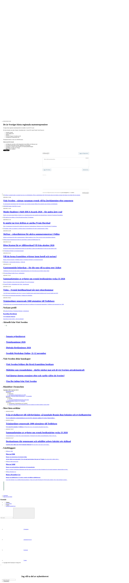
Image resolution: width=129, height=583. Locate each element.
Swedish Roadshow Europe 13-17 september (15, 401)
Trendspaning (9, 59)
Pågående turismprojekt (11, 56)
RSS (4, 114)
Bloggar (7, 45)
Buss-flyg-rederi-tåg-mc (11, 35)
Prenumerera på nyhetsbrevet (10, 115)
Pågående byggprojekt (10, 55)
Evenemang (8, 47)
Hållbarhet (8, 51)
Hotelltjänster (9, 67)
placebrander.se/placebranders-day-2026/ (17, 394)
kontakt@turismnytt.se (10, 506)
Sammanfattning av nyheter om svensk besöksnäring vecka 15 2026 (20, 109)
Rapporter (8, 58)
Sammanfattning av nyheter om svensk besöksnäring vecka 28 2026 (20, 104)
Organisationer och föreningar (12, 78)
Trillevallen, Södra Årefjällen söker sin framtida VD (17, 103)
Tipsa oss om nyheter (7, 496)
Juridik (7, 69)
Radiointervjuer (9, 57)
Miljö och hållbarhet (10, 75)
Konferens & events (10, 30)
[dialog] (64, 573)
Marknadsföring (9, 53)
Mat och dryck (9, 74)
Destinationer (9, 28)
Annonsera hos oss (27, 539)
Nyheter (5, 24)
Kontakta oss (6, 7)
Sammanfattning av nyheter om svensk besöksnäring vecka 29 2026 (20, 102)
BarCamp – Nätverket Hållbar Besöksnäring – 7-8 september (19, 396)
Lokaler (7, 72)
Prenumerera (6, 581)
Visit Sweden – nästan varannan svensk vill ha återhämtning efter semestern (22, 93)
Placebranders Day (10, 391)
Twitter (25, 560)
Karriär (4, 38)
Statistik (7, 61)
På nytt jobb (8, 41)
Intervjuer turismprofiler (11, 52)
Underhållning (9, 80)
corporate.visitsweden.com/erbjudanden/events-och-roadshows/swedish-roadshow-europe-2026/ (29, 404)
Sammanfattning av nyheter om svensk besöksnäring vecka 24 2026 (20, 106)
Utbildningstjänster (10, 81)
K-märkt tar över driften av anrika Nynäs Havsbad (16, 96)
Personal (8, 76)
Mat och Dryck (9, 32)
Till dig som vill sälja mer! (11, 86)
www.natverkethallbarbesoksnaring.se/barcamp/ (19, 399)
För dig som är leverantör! (11, 85)
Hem (4, 23)
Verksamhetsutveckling (11, 82)
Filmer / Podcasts (9, 50)
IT (6, 68)
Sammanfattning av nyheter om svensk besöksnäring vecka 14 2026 (20, 111)
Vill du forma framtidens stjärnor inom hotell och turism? (18, 100)
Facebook (25, 550)
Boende (7, 27)
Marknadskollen (6, 44)
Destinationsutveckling (8, 36)
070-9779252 (9, 503)
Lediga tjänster (9, 40)
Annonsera (5, 5)
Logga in (5, 90)
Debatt (7, 46)
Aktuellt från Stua (9, 62)
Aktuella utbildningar (10, 39)
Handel (7, 29)
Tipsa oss (5, 4)
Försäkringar (8, 65)
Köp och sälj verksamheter (11, 70)
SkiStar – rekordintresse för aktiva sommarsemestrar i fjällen (18, 97)
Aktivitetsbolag (9, 26)
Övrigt (7, 84)
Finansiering (8, 49)
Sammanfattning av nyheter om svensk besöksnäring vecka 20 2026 (20, 108)
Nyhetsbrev (26, 529)
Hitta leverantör (6, 63)
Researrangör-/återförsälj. (11, 34)
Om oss (4, 8)
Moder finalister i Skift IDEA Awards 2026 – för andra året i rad (19, 94)
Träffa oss (5, 9)
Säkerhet (8, 79)
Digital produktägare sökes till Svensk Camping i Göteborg (18, 110)
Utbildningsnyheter (10, 42)
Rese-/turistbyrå (9, 33)
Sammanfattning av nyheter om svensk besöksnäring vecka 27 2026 (20, 105)
